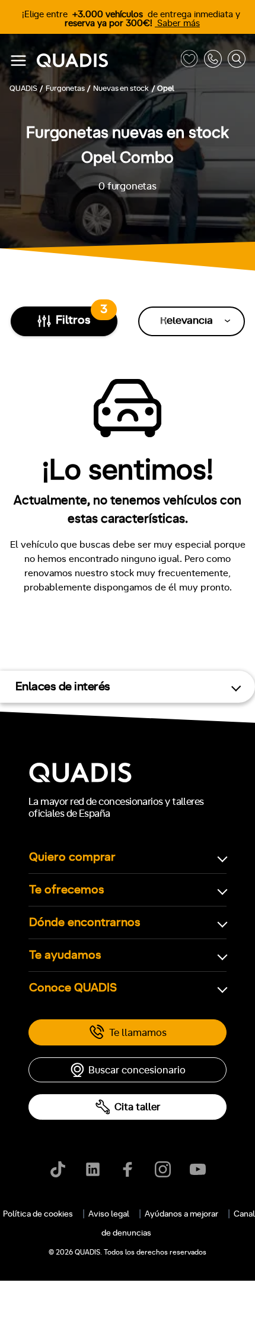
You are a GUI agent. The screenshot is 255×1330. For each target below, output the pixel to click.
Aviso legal (108, 1214)
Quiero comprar (72, 857)
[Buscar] (237, 61)
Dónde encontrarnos (85, 922)
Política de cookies (38, 1214)
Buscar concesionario (137, 1070)
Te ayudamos (65, 955)
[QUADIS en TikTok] (58, 1169)
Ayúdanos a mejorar (181, 1214)
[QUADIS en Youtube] (198, 1169)
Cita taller (137, 1107)
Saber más (177, 23)
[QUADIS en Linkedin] (93, 1169)
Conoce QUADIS (73, 988)
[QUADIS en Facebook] (128, 1169)
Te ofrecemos (66, 890)
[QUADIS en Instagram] (163, 1169)
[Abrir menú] (18, 60)
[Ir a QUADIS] (105, 61)
